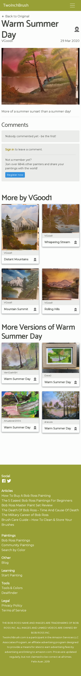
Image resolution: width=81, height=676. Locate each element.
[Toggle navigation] (72, 5)
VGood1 (7, 41)
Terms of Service (14, 610)
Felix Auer (37, 661)
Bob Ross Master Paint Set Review (27, 505)
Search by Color (13, 550)
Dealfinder (10, 593)
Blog (5, 562)
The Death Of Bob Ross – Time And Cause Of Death (40, 510)
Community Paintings (18, 545)
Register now (15, 174)
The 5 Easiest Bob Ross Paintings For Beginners (37, 500)
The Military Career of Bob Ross (25, 515)
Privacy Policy (12, 605)
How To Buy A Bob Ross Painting (26, 495)
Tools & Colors (12, 588)
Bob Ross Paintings (16, 540)
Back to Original (17, 16)
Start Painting (12, 575)
